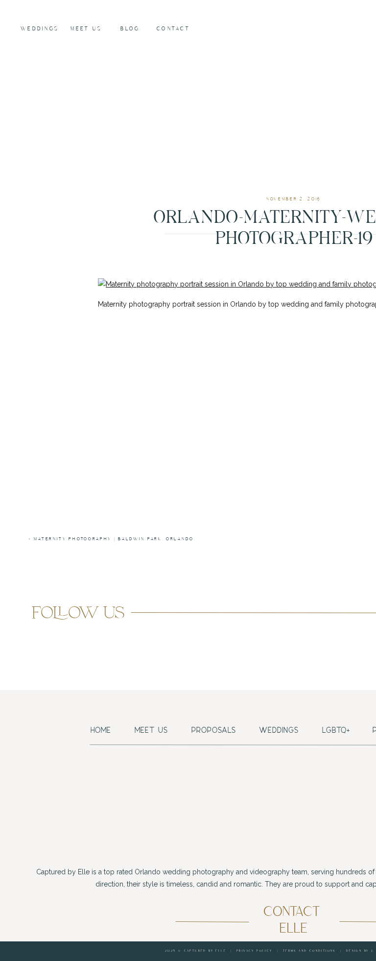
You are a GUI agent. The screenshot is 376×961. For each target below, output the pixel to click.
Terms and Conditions (309, 951)
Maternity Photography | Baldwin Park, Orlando (114, 539)
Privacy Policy (254, 951)
